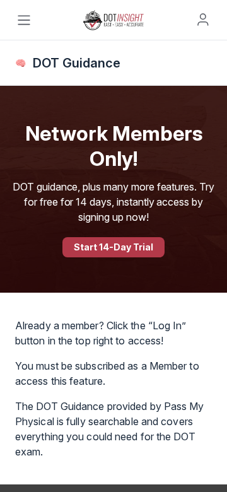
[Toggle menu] (24, 20)
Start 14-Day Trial (113, 247)
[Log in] (203, 19)
